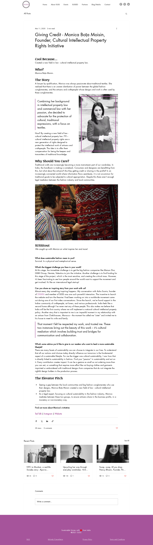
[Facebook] (121, 4)
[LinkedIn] (128, 4)
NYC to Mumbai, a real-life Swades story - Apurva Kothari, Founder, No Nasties (39, 468)
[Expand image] (76, 212)
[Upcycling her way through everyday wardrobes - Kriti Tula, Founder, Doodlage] (76, 454)
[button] (126, 14)
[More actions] (116, 28)
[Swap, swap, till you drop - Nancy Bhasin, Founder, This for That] (113, 454)
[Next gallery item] (115, 212)
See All (126, 441)
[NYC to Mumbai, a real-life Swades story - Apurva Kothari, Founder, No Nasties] (40, 454)
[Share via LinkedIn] (47, 421)
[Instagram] (124, 4)
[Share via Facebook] (36, 421)
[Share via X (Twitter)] (42, 421)
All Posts (27, 13)
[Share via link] (53, 421)
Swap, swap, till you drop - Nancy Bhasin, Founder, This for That (111, 468)
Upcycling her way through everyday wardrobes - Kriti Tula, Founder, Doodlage (75, 468)
